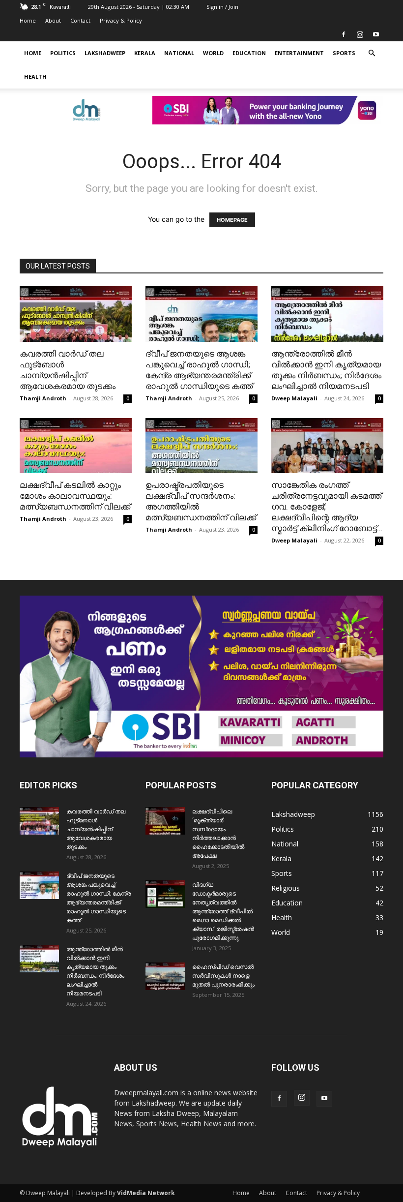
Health (35, 76)
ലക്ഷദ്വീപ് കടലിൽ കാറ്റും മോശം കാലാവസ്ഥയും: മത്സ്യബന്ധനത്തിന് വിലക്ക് (75, 495)
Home (28, 20)
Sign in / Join (222, 6)
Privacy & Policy (121, 20)
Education (249, 53)
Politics (63, 53)
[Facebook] (343, 34)
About (53, 20)
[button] (371, 53)
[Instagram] (359, 34)
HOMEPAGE (232, 219)
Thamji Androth (43, 398)
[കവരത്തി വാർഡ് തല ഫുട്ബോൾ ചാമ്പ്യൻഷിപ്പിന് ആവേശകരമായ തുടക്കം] (76, 314)
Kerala (144, 53)
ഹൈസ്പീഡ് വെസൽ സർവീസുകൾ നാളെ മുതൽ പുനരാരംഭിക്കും (223, 975)
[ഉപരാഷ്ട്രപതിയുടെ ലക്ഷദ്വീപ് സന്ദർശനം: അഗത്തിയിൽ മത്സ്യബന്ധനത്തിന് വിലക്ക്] (201, 446)
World (213, 53)
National (179, 53)
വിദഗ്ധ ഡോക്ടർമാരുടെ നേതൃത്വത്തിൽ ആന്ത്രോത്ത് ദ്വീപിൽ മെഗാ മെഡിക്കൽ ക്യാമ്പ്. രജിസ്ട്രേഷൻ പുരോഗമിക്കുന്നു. (223, 911)
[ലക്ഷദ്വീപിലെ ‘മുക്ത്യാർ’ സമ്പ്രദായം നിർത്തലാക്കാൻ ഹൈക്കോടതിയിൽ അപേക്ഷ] (165, 821)
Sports (344, 53)
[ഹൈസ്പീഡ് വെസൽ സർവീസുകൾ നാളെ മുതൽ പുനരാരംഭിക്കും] (165, 976)
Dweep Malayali (294, 398)
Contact (80, 20)
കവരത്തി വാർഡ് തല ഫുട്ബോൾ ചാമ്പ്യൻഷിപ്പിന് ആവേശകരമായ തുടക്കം (95, 829)
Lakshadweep (105, 53)
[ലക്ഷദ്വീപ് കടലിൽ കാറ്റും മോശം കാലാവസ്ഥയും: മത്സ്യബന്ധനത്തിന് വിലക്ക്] (76, 446)
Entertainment (299, 53)
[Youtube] (376, 34)
